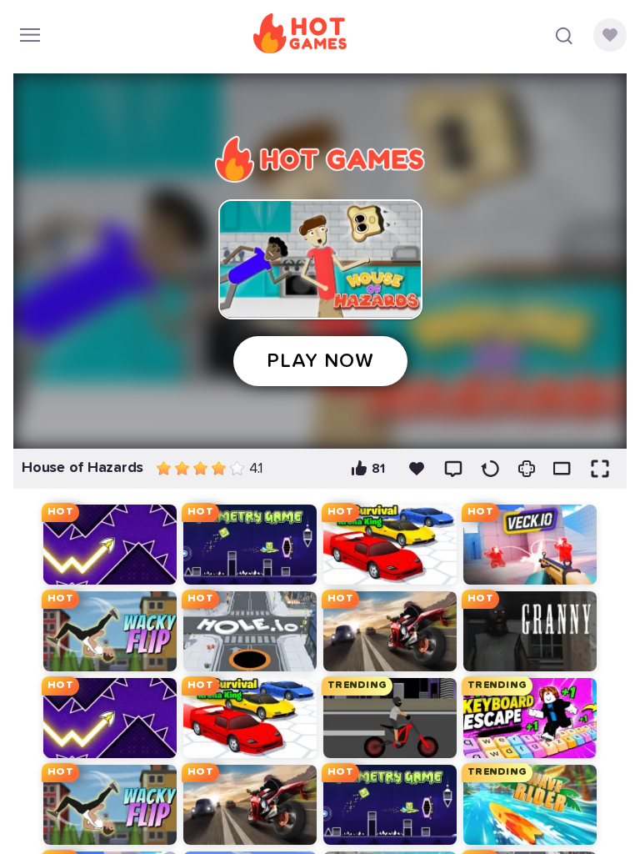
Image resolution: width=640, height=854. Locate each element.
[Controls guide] (526, 468)
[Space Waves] (110, 545)
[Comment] (453, 468)
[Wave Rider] (530, 805)
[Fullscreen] (600, 468)
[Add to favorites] (416, 468)
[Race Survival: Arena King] (390, 545)
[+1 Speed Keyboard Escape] (530, 718)
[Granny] (530, 631)
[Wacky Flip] (110, 631)
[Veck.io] (530, 545)
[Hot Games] (300, 35)
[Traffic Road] (390, 631)
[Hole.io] (250, 631)
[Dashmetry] (250, 545)
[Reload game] (490, 468)
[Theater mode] (563, 468)
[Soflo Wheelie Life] (390, 718)
